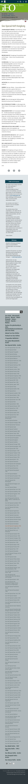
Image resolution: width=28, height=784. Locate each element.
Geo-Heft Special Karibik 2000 (12, 612)
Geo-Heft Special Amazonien (12, 515)
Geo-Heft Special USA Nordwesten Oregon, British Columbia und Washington (11, 583)
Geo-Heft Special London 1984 (12, 369)
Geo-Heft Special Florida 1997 (12, 546)
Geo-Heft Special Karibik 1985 (12, 388)
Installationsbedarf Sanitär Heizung (13, 772)
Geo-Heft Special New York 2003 (12, 652)
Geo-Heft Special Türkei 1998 (12, 563)
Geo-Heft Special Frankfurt (11, 429)
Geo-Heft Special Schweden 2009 (13, 741)
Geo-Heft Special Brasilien (11, 420)
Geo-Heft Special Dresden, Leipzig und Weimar (13, 711)
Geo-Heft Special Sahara (11, 487)
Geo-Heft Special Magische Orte (12, 737)
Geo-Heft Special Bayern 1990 (12, 450)
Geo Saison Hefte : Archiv (13, 760)
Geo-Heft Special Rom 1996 (11, 542)
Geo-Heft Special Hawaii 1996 (12, 544)
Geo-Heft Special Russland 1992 (12, 476)
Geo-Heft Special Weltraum (11, 363)
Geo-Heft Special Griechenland (12, 478)
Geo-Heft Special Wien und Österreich (11, 531)
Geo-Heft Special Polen (10, 666)
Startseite (10, 14)
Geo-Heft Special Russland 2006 (12, 695)
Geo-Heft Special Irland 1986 (12, 397)
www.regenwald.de (17, 257)
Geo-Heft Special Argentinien (12, 511)
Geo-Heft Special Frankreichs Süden (12, 587)
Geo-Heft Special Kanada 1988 (12, 431)
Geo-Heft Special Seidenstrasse (12, 720)
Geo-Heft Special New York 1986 (12, 399)
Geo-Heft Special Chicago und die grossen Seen (13, 554)
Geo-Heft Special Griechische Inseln (12, 633)
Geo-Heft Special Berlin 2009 (12, 743)
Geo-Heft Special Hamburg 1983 (12, 365)
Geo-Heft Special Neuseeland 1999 (12, 590)
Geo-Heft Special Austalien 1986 (12, 393)
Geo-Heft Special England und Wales (12, 663)
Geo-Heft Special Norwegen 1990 (13, 446)
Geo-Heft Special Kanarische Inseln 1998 (12, 571)
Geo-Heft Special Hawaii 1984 (12, 373)
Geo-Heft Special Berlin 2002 (12, 638)
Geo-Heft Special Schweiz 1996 (12, 536)
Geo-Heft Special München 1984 (12, 378)
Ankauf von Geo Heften (12, 333)
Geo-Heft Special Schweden (11, 551)
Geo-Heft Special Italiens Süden (12, 617)
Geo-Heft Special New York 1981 (12, 347)
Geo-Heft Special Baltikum (11, 714)
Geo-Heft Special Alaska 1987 (12, 412)
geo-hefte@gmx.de (15, 195)
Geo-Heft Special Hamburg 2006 (12, 693)
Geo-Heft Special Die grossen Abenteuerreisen (12, 722)
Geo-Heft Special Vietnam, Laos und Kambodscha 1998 (12, 568)
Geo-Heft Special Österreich (11, 461)
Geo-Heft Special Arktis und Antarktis (11, 643)
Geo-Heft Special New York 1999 (12, 593)
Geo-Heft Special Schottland (11, 523)
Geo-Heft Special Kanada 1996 (12, 534)
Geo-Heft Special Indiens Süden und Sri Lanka (12, 668)
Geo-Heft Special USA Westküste (13, 517)
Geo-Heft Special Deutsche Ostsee (11, 659)
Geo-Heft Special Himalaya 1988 (12, 422)
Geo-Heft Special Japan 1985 (12, 384)
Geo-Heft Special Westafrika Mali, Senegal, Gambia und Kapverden (13, 610)
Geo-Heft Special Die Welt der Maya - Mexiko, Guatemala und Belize (12, 499)
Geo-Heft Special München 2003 (12, 646)
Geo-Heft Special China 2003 (12, 650)
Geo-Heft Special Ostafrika (11, 442)
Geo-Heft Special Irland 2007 (12, 708)
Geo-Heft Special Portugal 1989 (12, 444)
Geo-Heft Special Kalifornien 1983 (13, 360)
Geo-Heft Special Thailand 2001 (12, 615)
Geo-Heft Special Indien (10, 496)
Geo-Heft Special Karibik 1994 (12, 513)
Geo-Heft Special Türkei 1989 (12, 433)
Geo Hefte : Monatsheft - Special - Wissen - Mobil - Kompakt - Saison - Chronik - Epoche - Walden (13, 319)
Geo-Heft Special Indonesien (12, 521)
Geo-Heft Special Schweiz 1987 (12, 406)
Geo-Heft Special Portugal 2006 (12, 697)
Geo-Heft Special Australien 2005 (13, 683)
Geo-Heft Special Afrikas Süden (12, 559)
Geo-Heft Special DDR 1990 (11, 448)
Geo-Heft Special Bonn (10, 391)
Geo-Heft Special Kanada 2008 (12, 731)
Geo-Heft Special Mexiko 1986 (12, 395)
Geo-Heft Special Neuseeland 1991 (12, 471)
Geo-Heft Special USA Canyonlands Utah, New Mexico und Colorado (12, 576)
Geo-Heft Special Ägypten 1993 (12, 493)
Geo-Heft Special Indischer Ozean (13, 519)
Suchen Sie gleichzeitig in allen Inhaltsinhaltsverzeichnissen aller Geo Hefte (14, 327)
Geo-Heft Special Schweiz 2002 (12, 630)
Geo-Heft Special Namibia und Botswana (12, 734)
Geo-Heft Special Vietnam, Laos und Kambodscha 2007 (12, 717)
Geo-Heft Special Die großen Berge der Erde (11, 672)
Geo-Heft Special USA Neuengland (10, 481)
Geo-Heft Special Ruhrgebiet (11, 437)
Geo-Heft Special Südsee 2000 (12, 600)
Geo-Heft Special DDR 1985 (11, 380)
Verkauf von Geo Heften (12, 336)
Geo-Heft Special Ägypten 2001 (12, 623)
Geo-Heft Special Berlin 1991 (12, 459)
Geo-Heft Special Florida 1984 (12, 371)
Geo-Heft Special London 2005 (12, 685)
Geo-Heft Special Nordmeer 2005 (13, 675)
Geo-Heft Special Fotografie (11, 352)
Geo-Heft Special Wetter (10, 350)
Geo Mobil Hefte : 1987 (12, 746)
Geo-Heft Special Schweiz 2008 (12, 729)
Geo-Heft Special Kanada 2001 (12, 621)
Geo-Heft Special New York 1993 (12, 489)
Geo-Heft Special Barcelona (11, 468)
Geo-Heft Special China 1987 (12, 414)
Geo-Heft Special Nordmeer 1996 (13, 540)
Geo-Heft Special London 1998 (12, 561)
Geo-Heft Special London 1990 (12, 455)
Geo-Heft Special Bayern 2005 (12, 680)
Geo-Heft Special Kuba (10, 739)
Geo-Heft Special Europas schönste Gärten (11, 677)
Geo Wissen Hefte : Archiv (13, 753)
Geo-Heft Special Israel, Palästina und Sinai (13, 606)
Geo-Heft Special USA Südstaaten (13, 463)
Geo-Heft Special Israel (10, 427)
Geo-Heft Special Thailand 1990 (12, 453)
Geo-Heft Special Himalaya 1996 (12, 538)
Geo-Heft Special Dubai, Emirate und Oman (12, 705)
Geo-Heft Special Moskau (11, 354)
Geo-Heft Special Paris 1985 (11, 382)
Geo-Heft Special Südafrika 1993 (12, 491)
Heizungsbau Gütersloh (20, 770)
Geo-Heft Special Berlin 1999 (12, 579)
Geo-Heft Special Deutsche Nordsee (11, 726)
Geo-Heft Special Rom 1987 (11, 408)
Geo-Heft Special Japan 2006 (12, 703)
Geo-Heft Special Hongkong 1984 (13, 376)
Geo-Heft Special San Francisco (12, 424)
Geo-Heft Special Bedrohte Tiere (12, 356)
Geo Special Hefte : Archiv (8, 15)
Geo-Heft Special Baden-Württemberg (11, 417)
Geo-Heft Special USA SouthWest (13, 435)
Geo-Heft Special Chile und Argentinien (11, 700)
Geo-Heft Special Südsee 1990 (12, 457)
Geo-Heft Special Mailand (11, 473)
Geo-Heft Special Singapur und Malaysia (12, 484)
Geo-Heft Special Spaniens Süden (13, 628)
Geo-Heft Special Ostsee (11, 565)
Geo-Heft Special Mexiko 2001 (12, 625)
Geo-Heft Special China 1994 (12, 505)
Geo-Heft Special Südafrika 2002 (12, 640)
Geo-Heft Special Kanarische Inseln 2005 (12, 687)
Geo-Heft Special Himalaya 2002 (12, 635)
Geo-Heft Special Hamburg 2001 (12, 619)
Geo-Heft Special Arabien (11, 595)
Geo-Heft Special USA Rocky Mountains (11, 508)
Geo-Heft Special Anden (10, 556)
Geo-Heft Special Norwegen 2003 (13, 648)
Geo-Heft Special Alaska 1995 (12, 528)
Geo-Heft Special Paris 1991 (11, 466)
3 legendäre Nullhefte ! (12, 338)
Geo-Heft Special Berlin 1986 (12, 404)
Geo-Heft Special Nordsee (11, 410)
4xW (8, 770)
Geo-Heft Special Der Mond (11, 654)
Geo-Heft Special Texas (10, 386)
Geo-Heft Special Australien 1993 (13, 503)
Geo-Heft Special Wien (10, 401)
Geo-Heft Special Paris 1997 (11, 549)
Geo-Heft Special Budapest (11, 440)
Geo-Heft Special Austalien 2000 (12, 598)
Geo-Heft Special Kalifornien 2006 (13, 690)
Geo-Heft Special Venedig (11, 656)
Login (24, 774)
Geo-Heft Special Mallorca (11, 358)
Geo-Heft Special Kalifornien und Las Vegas (13, 603)
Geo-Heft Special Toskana (11, 367)
